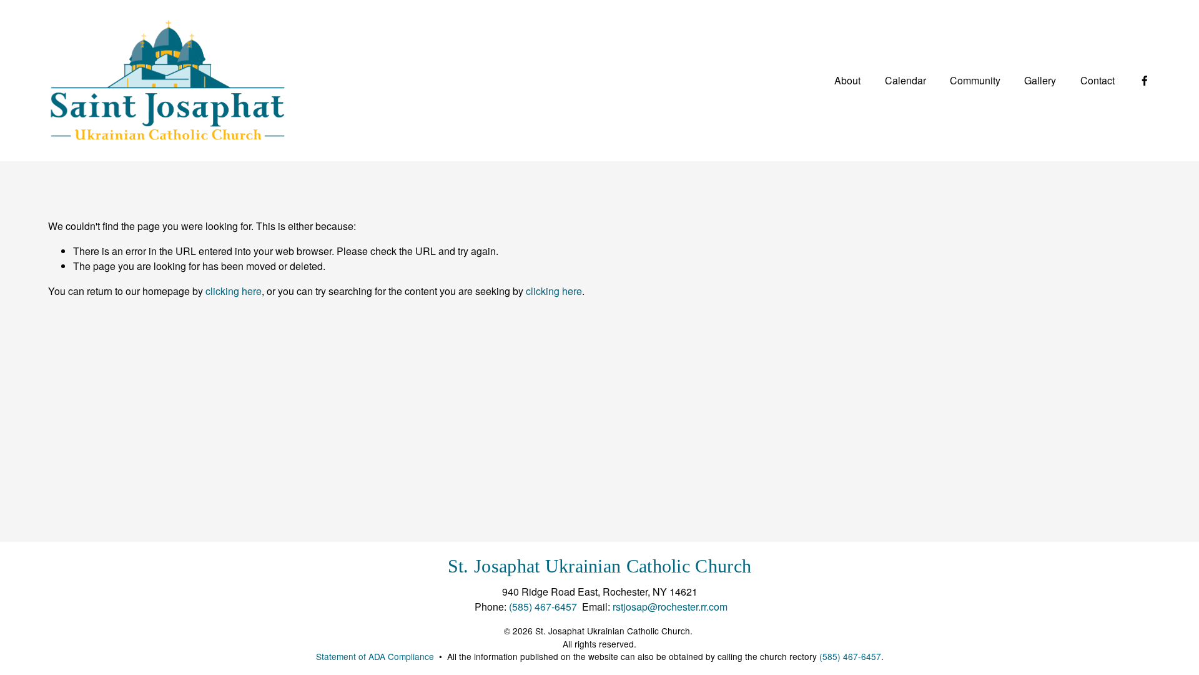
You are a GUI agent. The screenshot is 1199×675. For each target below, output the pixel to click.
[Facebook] (1144, 80)
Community (975, 80)
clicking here (233, 291)
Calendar (905, 80)
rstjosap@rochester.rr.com (670, 606)
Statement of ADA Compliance (375, 656)
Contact (1097, 80)
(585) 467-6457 (543, 606)
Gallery (1040, 80)
